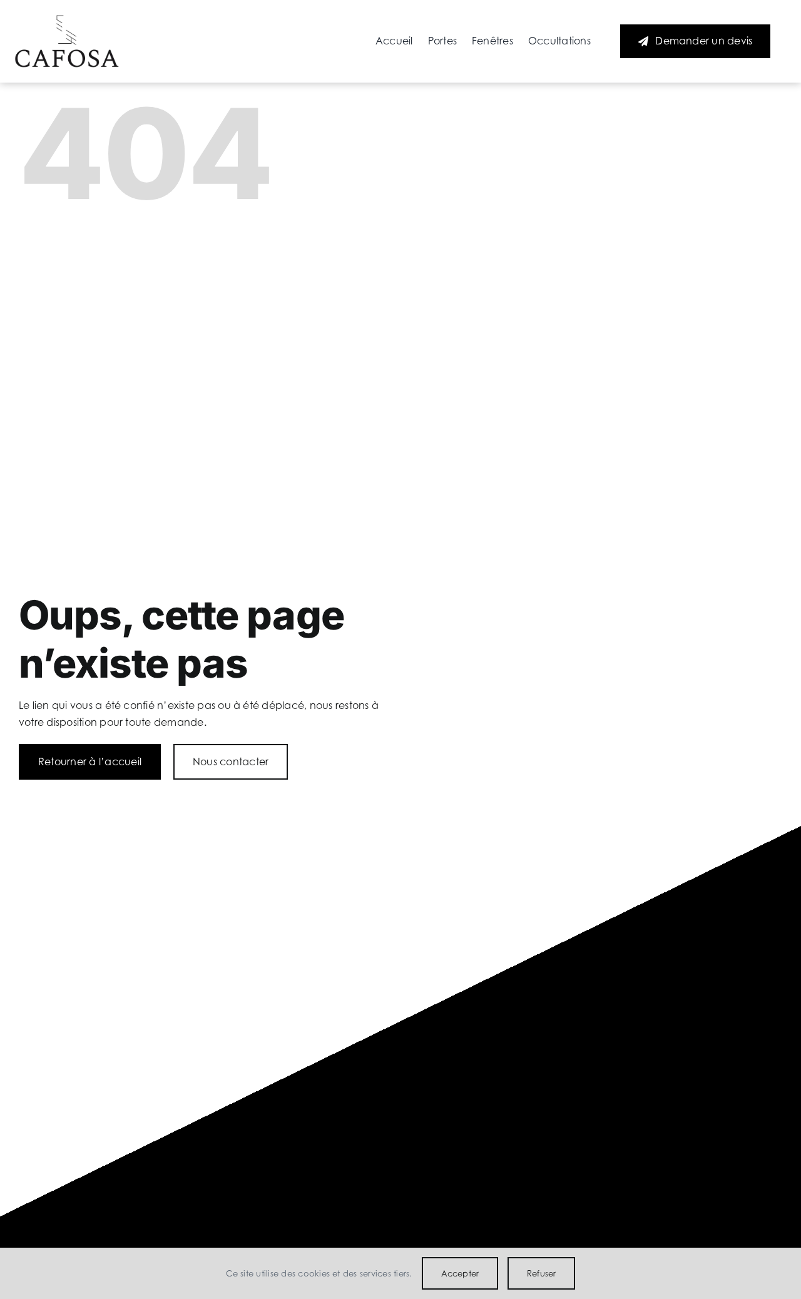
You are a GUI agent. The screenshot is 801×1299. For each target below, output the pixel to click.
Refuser (541, 1273)
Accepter (460, 1273)
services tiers (384, 1273)
